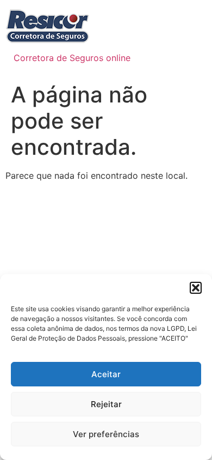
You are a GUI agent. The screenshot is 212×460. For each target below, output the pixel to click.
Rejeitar (106, 404)
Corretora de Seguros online (72, 57)
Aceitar (106, 374)
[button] (195, 287)
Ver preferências (106, 434)
